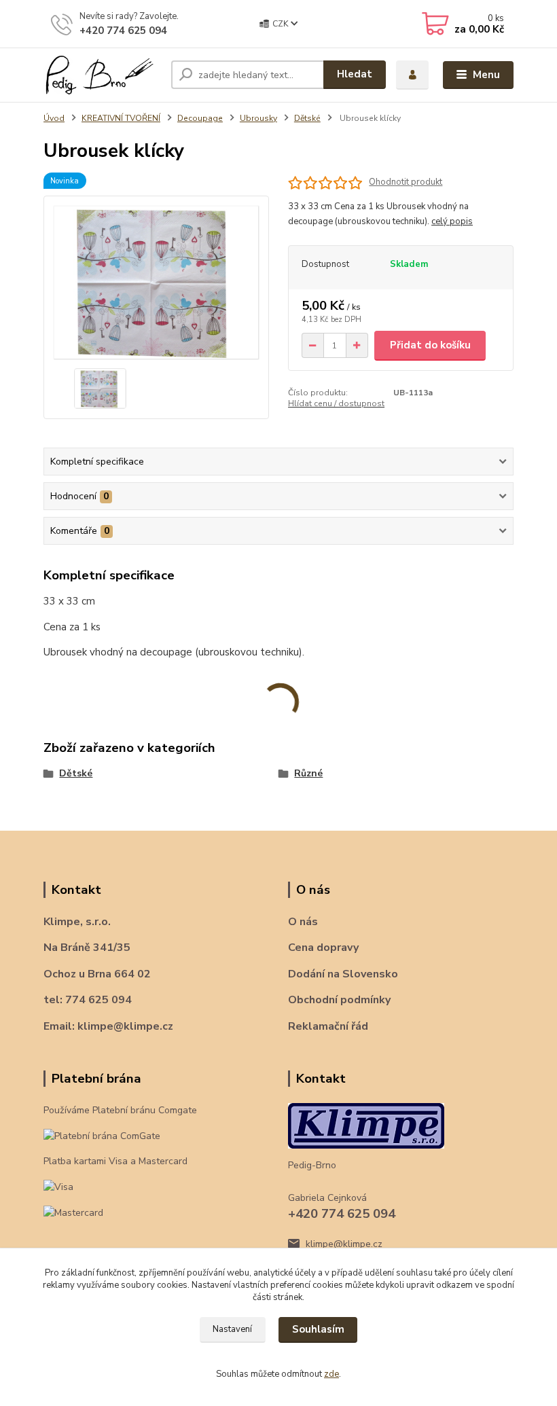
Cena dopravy (323, 947)
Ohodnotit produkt (405, 182)
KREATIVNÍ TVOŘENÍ (121, 118)
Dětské (307, 118)
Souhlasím (318, 1329)
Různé (308, 773)
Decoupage (200, 118)
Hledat (354, 74)
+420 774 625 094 (123, 30)
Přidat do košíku (430, 345)
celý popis (452, 221)
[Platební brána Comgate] (101, 1135)
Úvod (54, 118)
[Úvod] (102, 74)
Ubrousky (258, 118)
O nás (303, 921)
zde (331, 1374)
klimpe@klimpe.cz (344, 1244)
